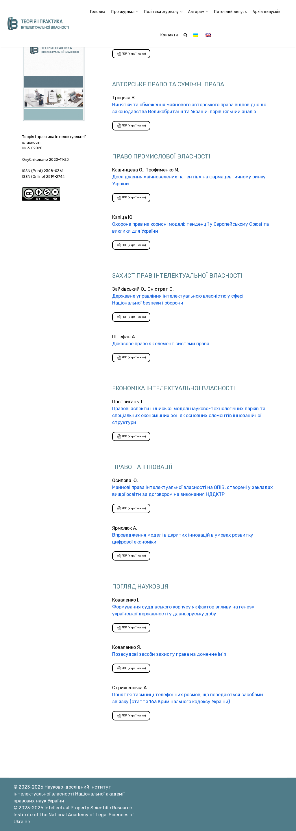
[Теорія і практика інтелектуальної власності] (37, 23)
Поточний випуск (230, 11)
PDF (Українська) (133, 53)
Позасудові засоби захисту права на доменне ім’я (169, 654)
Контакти (169, 35)
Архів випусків (266, 11)
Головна (97, 11)
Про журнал (122, 11)
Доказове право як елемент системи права (160, 343)
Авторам (196, 11)
